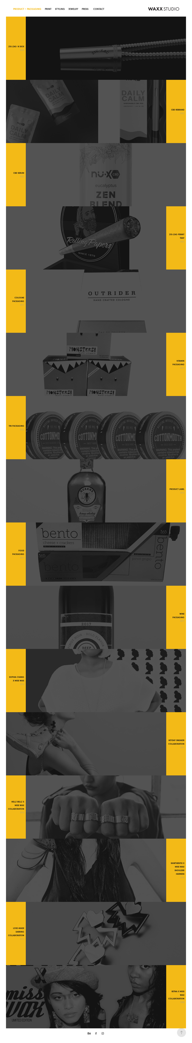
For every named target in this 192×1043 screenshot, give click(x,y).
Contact (98, 9)
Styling (60, 9)
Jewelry (73, 9)
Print (48, 9)
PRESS (85, 9)
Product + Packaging (27, 9)
